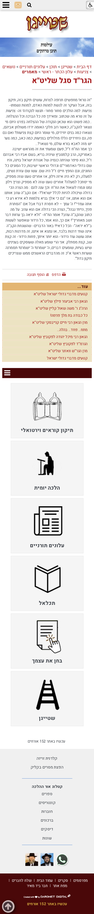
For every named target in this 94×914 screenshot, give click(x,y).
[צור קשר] (18, 5)
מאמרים (29, 72)
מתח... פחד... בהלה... (72, 330)
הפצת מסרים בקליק (47, 767)
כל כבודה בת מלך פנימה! (68, 315)
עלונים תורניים (32, 67)
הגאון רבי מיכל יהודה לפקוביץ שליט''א (58, 337)
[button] (29, 5)
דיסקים (47, 829)
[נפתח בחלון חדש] (62, 859)
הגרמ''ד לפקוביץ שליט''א (68, 344)
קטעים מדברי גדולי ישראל (67, 358)
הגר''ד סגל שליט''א (62, 80)
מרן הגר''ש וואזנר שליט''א (67, 351)
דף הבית (84, 67)
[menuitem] (47, 410)
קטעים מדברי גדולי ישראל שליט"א (60, 294)
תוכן (53, 67)
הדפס (56, 274)
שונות (47, 838)
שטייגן (66, 67)
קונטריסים (47, 803)
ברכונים (47, 820)
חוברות (47, 812)
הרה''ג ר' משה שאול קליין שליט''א (61, 308)
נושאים (9, 67)
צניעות (82, 72)
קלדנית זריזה (47, 758)
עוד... (82, 286)
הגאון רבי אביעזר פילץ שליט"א (63, 301)
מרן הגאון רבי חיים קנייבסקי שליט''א (59, 322)
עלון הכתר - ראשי (57, 72)
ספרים (47, 794)
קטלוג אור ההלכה (47, 787)
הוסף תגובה (36, 274)
